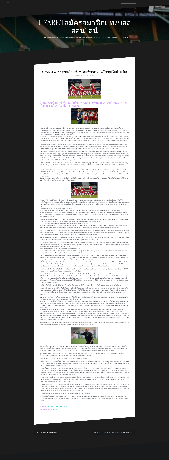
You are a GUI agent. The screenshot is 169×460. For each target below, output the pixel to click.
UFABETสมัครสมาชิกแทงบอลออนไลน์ (84, 26)
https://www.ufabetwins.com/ (57, 406)
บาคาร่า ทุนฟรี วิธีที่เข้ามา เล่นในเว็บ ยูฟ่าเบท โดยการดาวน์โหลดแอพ (113, 432)
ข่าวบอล (92, 75)
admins (86, 75)
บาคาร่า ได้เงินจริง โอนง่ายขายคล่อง (46, 432)
